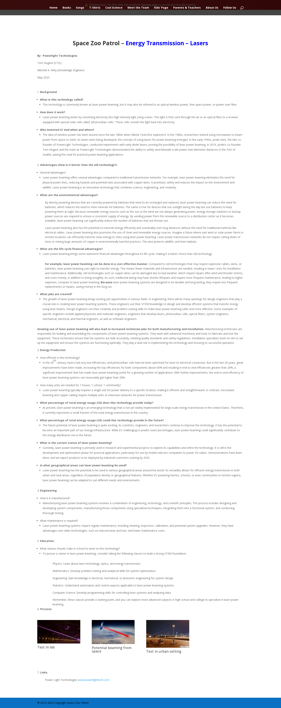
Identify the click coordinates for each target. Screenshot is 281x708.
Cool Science (114, 7)
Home (54, 7)
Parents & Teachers (187, 7)
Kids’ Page (161, 7)
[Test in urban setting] (167, 646)
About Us (212, 7)
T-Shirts (94, 7)
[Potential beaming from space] (113, 643)
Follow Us (229, 7)
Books (67, 7)
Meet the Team (138, 7)
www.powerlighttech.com (93, 680)
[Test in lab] (58, 642)
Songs (80, 7)
